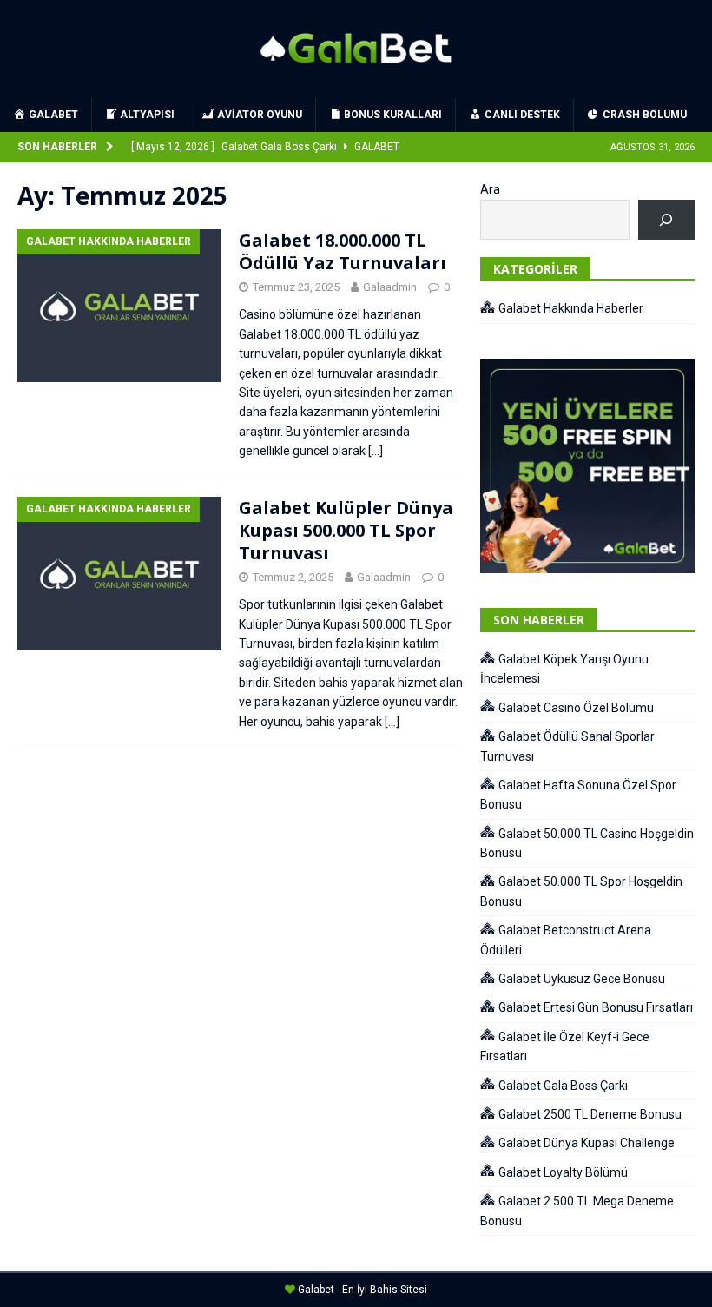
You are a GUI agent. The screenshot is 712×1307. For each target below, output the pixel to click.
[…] (375, 451)
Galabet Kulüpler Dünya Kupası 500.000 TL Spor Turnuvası (346, 530)
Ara (490, 189)
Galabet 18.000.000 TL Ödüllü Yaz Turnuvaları (342, 251)
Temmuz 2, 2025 (293, 577)
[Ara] (666, 220)
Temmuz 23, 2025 (296, 287)
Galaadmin (390, 287)
